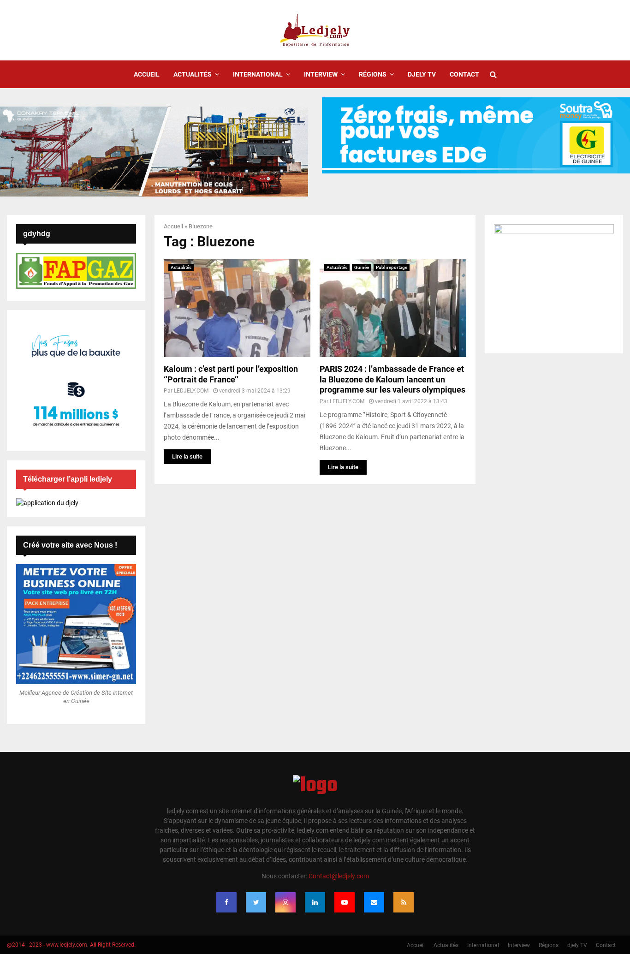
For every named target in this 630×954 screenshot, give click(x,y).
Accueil (147, 74)
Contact (464, 74)
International (258, 74)
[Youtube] (344, 902)
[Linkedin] (315, 902)
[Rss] (403, 902)
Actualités (192, 74)
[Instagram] (285, 902)
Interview (321, 74)
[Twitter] (256, 902)
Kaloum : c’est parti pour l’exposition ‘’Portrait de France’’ (231, 374)
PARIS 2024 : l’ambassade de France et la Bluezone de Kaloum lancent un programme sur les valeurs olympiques (392, 379)
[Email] (374, 902)
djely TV (422, 74)
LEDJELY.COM (191, 391)
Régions (372, 74)
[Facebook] (226, 902)
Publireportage (391, 267)
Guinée (361, 267)
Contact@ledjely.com (339, 876)
